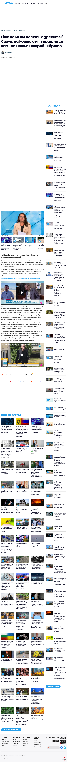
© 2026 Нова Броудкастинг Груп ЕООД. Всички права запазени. (11, 758)
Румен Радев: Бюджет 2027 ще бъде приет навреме (59, 629)
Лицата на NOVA (16, 741)
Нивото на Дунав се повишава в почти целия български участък (59, 604)
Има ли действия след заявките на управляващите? (59, 547)
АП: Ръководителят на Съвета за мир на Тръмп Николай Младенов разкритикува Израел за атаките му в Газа (37, 474)
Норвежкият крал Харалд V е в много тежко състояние (21, 491)
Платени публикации (22, 755)
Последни (4, 739)
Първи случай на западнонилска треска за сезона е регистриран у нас (59, 473)
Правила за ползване (4, 755)
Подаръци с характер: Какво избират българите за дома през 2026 (60, 265)
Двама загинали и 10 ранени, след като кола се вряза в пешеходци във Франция (7, 567)
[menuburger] (2, 3)
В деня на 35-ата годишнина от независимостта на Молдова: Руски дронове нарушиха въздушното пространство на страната (22, 431)
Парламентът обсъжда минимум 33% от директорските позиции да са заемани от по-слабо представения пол (59, 211)
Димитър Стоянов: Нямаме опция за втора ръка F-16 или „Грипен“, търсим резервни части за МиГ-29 (59, 338)
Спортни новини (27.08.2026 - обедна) (60, 408)
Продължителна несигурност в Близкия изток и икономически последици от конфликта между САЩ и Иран (21, 625)
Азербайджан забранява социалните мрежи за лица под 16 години (7, 510)
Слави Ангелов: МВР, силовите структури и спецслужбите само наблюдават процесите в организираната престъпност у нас (60, 673)
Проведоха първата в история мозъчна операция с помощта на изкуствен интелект (37, 492)
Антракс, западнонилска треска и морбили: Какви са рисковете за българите (60, 225)
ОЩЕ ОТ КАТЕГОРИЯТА (11, 730)
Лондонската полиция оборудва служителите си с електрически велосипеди (36, 429)
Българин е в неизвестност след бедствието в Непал (7, 491)
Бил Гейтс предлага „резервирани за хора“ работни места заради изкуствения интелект (7, 585)
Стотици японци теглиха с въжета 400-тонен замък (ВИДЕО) (21, 510)
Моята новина (5, 743)
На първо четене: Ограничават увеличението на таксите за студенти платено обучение (59, 446)
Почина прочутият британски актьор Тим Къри (6, 661)
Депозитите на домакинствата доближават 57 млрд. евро (59, 370)
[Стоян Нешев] (2, 52)
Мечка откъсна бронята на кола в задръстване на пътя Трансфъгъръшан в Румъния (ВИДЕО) (21, 605)
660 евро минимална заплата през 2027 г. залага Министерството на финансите (60, 185)
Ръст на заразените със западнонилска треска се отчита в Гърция (7, 529)
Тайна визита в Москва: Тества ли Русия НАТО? (21, 529)
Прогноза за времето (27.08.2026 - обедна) (60, 400)
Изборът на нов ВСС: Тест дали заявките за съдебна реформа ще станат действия (60, 581)
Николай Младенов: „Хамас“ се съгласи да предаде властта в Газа (37, 643)
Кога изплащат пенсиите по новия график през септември (59, 303)
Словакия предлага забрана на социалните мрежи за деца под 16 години (22, 661)
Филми (24, 745)
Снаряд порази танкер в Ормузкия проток (36, 545)
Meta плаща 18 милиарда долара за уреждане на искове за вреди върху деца (37, 603)
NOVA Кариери (37, 744)
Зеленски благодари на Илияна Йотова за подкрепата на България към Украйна (7, 644)
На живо (40, 3)
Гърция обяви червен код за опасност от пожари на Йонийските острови (37, 718)
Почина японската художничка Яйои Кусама (21, 545)
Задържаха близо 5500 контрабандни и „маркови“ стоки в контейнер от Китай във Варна (60, 593)
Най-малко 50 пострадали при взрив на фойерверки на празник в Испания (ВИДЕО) (37, 662)
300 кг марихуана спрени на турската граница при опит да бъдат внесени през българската (7, 718)
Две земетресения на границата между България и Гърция (22, 471)
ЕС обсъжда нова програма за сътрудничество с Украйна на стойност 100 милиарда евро (36, 700)
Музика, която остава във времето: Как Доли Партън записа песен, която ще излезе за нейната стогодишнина (6, 453)
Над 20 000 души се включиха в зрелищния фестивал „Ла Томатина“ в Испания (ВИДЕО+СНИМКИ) (22, 680)
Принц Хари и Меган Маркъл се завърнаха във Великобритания (22, 698)
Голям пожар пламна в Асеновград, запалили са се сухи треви (60, 113)
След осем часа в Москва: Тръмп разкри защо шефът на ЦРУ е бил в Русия (7, 679)
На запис (33, 3)
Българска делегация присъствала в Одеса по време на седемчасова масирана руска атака (37, 511)
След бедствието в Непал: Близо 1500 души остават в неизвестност (22, 566)
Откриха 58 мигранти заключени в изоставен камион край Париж (7, 603)
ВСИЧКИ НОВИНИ (53, 686)
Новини (17, 3)
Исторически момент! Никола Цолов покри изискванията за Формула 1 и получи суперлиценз (59, 276)
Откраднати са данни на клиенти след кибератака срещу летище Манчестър (6, 429)
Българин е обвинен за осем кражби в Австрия (21, 450)
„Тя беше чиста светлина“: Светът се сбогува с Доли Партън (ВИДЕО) (22, 643)
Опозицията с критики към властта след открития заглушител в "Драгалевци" (58, 484)
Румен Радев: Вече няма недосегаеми (59, 423)
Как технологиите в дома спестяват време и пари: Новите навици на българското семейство (59, 252)
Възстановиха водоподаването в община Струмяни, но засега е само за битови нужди (59, 314)
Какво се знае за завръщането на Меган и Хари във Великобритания (36, 529)
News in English (37, 746)
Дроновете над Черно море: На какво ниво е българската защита (58, 359)
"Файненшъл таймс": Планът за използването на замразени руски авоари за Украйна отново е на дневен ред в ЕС (7, 548)
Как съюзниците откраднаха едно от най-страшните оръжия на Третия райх (37, 567)
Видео (3, 745)
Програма (25, 3)
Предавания (26, 741)
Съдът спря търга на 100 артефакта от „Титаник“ (37, 583)
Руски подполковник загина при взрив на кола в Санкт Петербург (7, 471)
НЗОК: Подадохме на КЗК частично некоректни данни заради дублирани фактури (60, 147)
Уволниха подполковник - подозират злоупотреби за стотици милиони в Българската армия (60, 568)
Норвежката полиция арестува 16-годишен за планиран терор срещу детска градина (22, 584)
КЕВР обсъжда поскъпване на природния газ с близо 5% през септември (58, 434)
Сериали (25, 743)
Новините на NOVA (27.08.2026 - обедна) (60, 416)
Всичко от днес (5, 741)
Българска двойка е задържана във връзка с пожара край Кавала (36, 679)
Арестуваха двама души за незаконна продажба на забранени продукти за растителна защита (59, 290)
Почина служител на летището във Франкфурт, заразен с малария (7, 698)
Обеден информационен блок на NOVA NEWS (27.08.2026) (59, 158)
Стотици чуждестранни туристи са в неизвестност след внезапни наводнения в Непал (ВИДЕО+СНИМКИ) (22, 720)
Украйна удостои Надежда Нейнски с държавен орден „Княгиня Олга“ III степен (7, 623)
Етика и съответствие (13, 755)
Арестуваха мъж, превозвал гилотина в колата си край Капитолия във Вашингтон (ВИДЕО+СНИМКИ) (37, 624)
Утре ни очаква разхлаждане (58, 527)
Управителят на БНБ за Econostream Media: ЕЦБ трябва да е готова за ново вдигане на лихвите (60, 123)
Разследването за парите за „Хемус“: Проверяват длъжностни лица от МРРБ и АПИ (59, 325)
